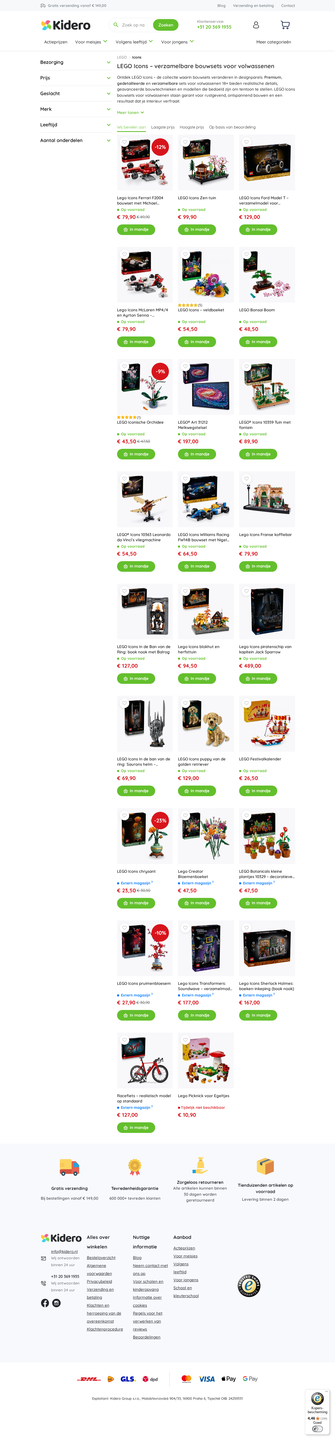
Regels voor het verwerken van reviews (147, 1321)
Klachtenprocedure (105, 1329)
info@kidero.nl (64, 1251)
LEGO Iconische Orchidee (140, 422)
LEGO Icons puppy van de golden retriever (202, 761)
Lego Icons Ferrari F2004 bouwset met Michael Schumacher (140, 200)
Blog (221, 5)
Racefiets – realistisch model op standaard (144, 1098)
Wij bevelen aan (131, 127)
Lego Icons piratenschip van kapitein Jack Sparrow (265, 649)
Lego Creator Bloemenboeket (193, 874)
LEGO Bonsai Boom (257, 309)
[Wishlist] (124, 142)
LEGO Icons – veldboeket (201, 309)
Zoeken (165, 25)
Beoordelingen (146, 1337)
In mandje (139, 229)
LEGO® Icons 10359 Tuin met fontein (265, 425)
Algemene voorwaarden (99, 1269)
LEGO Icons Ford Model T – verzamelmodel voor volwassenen (264, 200)
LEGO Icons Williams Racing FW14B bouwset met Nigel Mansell (203, 537)
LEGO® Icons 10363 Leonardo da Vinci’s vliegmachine (144, 537)
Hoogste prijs (192, 127)
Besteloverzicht (101, 1257)
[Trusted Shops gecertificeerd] (249, 1287)
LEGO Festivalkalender (260, 758)
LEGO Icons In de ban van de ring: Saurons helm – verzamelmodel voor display (143, 761)
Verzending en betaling (253, 5)
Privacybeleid (99, 1281)
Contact (288, 5)
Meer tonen (128, 112)
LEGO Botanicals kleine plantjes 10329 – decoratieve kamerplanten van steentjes (265, 874)
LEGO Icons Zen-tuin (197, 197)
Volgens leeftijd (131, 42)
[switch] (317, 1429)
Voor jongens (174, 42)
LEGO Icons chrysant (136, 871)
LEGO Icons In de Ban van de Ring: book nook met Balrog (144, 649)
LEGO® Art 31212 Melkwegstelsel (193, 425)
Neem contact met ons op (150, 1269)
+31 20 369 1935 (214, 27)
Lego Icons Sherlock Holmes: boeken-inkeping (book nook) (266, 986)
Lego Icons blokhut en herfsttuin (199, 649)
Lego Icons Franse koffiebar (265, 534)
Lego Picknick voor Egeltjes (203, 1095)
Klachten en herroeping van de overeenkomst (104, 1313)
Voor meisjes (88, 42)
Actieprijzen (55, 42)
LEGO (122, 57)
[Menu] (326, 1392)
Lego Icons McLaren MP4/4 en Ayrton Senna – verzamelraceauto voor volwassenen (142, 312)
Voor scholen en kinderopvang (148, 1285)
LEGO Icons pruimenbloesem (144, 983)
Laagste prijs (163, 127)
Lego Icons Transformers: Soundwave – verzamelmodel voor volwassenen (205, 986)
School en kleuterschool (186, 1291)
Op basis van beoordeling (232, 127)
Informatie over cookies (147, 1301)
